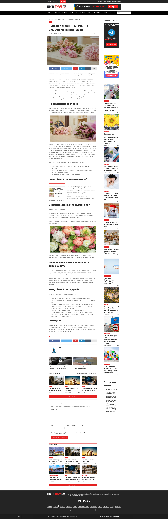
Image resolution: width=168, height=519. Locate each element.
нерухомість (63, 510)
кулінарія (117, 506)
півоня (59, 337)
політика (69, 506)
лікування (71, 510)
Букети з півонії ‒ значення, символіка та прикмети (58, 194)
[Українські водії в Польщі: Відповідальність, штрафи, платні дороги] (111, 324)
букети (54, 337)
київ (56, 510)
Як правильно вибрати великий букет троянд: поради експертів (59, 189)
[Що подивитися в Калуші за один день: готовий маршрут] (56, 469)
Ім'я (52, 425)
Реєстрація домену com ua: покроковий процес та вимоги (89, 389)
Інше (56, 19)
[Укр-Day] (57, 6)
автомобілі (103, 510)
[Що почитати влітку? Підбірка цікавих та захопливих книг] (111, 154)
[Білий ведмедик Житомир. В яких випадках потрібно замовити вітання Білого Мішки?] (111, 91)
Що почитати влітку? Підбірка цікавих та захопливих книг (111, 168)
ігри (112, 506)
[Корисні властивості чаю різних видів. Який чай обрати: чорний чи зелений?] (111, 237)
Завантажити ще (73, 396)
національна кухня (83, 506)
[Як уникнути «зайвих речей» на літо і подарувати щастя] (72, 380)
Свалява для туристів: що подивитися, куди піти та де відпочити (56, 460)
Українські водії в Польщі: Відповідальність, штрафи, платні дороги (110, 339)
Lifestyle (84, 475)
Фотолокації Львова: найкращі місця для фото (88, 478)
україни (111, 510)
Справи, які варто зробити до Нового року (111, 224)
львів (92, 510)
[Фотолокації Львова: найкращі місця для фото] (89, 469)
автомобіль (86, 510)
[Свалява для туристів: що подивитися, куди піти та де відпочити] (56, 451)
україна (62, 506)
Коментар (54, 409)
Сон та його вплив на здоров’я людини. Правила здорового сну (111, 196)
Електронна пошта (71, 425)
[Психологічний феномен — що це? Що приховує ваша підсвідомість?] (111, 354)
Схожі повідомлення (82, 373)
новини (50, 506)
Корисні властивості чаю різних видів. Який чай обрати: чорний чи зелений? (111, 252)
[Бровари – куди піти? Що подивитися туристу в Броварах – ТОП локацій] (111, 295)
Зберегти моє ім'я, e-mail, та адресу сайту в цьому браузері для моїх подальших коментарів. (70, 432)
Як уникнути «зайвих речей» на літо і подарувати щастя (71, 389)
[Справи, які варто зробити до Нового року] (111, 210)
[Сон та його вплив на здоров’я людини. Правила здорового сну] (111, 181)
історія (78, 510)
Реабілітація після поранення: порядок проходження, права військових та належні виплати (56, 389)
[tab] (82, 373)
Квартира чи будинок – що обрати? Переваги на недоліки (111, 281)
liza (60, 347)
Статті (52, 19)
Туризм (51, 457)
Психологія (107, 364)
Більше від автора (92, 373)
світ (97, 510)
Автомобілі (107, 333)
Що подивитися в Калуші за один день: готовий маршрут (55, 478)
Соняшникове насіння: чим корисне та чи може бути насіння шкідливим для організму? (111, 138)
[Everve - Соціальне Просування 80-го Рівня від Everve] (111, 65)
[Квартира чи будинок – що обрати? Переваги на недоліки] (111, 266)
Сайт (82, 425)
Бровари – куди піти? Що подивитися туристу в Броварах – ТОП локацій (111, 309)
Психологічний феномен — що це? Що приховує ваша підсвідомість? (111, 369)
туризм (56, 506)
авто (100, 506)
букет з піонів (53, 99)
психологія (93, 506)
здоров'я (106, 506)
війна (75, 506)
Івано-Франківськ (53, 475)
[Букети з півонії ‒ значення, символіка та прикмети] (51, 195)
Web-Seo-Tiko (75, 516)
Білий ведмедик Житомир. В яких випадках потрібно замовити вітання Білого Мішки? (111, 107)
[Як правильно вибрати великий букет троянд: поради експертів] (51, 190)
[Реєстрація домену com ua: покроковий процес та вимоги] (89, 380)
